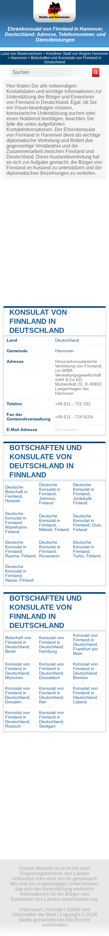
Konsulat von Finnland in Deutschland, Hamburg (51, 645)
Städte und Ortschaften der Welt (51, 912)
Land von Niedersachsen (21, 53)
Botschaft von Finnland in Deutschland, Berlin (18, 645)
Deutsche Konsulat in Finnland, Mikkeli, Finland (54, 523)
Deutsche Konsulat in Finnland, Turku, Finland (87, 549)
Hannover (19, 58)
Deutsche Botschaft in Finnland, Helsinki (16, 494)
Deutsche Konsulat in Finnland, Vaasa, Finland (19, 573)
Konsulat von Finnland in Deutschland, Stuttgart (51, 719)
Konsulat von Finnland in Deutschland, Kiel (51, 695)
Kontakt (55, 909)
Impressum (31, 909)
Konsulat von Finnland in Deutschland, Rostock (17, 719)
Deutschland (67, 340)
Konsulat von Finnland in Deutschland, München (17, 671)
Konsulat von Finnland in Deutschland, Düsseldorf (51, 671)
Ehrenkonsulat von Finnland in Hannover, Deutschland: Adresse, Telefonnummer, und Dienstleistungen (55, 34)
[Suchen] (95, 72)
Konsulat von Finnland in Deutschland (38, 321)
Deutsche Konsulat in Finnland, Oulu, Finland (87, 523)
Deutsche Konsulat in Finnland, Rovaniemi (49, 549)
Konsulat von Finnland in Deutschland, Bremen (85, 671)
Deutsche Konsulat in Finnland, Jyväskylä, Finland (83, 494)
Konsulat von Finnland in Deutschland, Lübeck (85, 695)
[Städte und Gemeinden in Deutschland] (54, 11)
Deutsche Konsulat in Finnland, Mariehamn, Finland (16, 522)
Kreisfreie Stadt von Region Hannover (77, 53)
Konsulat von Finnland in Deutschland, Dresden (17, 695)
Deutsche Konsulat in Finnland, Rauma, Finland (20, 549)
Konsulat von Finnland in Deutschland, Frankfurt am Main (85, 644)
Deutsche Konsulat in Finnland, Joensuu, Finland (49, 494)
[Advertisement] (54, 242)
